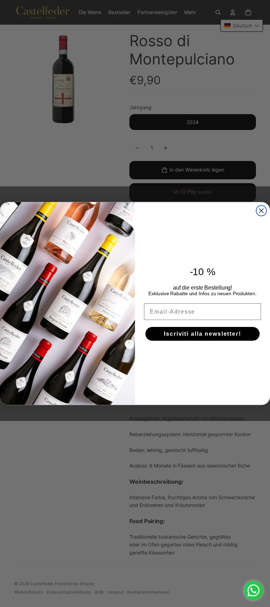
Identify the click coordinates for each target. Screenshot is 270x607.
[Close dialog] (261, 210)
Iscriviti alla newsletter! (202, 333)
